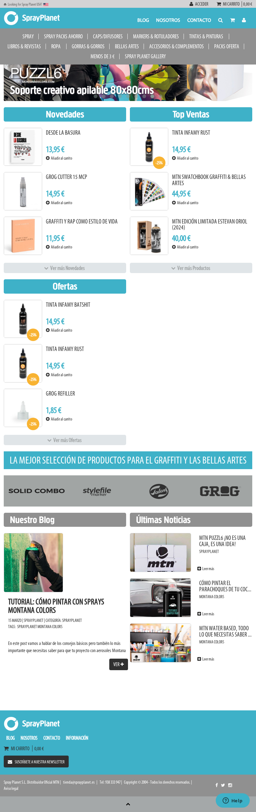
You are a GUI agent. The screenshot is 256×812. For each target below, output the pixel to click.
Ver (117, 664)
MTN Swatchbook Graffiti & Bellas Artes (209, 180)
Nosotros (168, 20)
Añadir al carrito (61, 158)
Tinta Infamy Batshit (68, 304)
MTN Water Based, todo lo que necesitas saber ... (225, 631)
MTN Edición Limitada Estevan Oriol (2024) (209, 224)
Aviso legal (11, 788)
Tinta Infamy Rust (191, 132)
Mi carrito (232, 4)
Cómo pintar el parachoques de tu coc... (225, 586)
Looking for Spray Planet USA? (25, 4)
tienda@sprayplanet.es (79, 782)
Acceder (201, 4)
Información (77, 738)
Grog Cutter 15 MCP (66, 176)
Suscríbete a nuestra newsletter (40, 762)
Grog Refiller (60, 393)
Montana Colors (49, 626)
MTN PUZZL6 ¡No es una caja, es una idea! (222, 541)
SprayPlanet (72, 620)
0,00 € (247, 4)
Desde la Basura (63, 132)
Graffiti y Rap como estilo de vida (82, 221)
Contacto (199, 20)
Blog (143, 20)
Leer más (207, 568)
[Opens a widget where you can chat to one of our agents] (232, 801)
